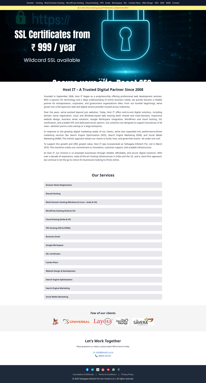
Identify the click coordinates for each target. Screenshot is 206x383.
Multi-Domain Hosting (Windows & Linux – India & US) (71, 202)
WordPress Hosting (75, 3)
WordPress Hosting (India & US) (60, 210)
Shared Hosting (53, 193)
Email (107, 3)
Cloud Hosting (91, 3)
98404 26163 (104, 355)
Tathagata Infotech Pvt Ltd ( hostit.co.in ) (97, 378)
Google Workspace (54, 245)
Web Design (147, 3)
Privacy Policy (127, 374)
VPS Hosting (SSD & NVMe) (58, 228)
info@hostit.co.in (104, 352)
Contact (175, 3)
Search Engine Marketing (58, 288)
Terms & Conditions (107, 374)
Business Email (53, 236)
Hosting (39, 3)
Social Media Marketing (57, 296)
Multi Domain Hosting (54, 3)
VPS (102, 3)
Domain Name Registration (59, 185)
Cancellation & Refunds (83, 374)
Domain (30, 3)
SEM (162, 3)
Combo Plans (135, 3)
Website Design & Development (60, 271)
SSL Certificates (53, 253)
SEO (157, 3)
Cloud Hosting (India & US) (58, 219)
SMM (168, 3)
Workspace (117, 3)
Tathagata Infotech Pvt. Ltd (138, 143)
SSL (125, 3)
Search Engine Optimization (59, 279)
